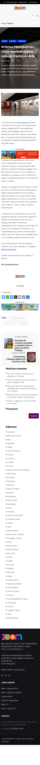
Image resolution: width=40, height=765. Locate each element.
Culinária (10, 462)
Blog (9, 440)
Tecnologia (11, 603)
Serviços (10, 595)
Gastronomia (12, 500)
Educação (11, 481)
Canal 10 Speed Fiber (9, 700)
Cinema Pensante (14, 451)
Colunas (10, 455)
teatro (16, 131)
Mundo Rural (12, 546)
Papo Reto (11, 553)
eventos (10, 493)
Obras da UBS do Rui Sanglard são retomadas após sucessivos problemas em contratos (22, 388)
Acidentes (11, 432)
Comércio (11, 458)
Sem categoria (12, 587)
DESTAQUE (22, 41)
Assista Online (23, 2)
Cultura (13, 41)
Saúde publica (12, 580)
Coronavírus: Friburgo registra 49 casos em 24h (15, 359)
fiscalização (11, 496)
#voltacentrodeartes (17, 318)
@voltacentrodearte (8, 249)
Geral (9, 508)
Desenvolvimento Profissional (18, 470)
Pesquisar (12, 409)
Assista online (6, 696)
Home (3, 23)
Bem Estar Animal (14, 436)
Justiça (10, 523)
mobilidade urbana (14, 538)
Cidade (4, 41)
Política (10, 561)
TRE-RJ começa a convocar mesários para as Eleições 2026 (21, 381)
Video (9, 614)
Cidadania (10, 443)
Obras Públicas (13, 549)
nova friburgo (23, 323)
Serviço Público (13, 591)
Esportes (10, 485)
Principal (10, 565)
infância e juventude (14, 515)
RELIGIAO (11, 572)
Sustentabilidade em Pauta (17, 599)
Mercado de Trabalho (15, 534)
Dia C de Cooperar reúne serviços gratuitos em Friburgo (20, 375)
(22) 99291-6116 (16, 729)
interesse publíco (13, 519)
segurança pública (14, 584)
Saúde (9, 576)
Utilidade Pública (13, 610)
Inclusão (10, 512)
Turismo (10, 606)
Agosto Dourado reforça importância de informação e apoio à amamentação (22, 396)
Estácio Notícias (13, 489)
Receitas (10, 569)
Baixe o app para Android (11, 692)
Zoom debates (12, 618)
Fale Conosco (33, 2)
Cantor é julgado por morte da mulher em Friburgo (21, 402)
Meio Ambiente (13, 531)
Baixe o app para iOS (9, 688)
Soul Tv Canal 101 (8, 708)
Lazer (9, 527)
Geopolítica (11, 504)
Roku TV (4, 704)
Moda (9, 542)
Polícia (9, 557)
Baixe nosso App (12, 2)
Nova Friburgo (22, 122)
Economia (11, 477)
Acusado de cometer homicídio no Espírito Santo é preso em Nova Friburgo (23, 345)
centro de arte (9, 323)
